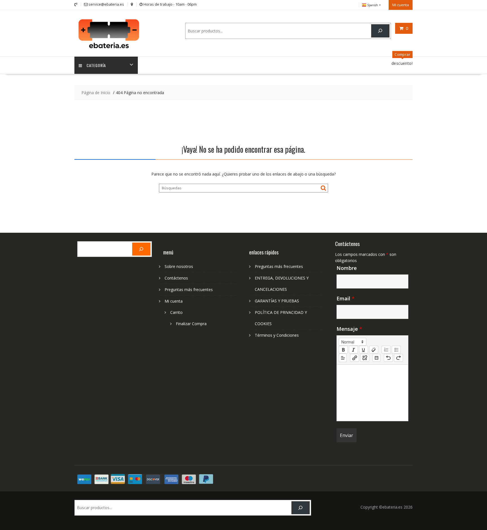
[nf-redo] (398, 358)
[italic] (353, 350)
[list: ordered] (386, 350)
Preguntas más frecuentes (189, 289)
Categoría (96, 65)
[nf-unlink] (364, 358)
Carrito (176, 312)
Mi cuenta (400, 4)
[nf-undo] (388, 358)
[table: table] (376, 358)
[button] (352, 341)
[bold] (343, 350)
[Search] (380, 30)
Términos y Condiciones (277, 335)
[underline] (363, 350)
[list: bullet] (396, 350)
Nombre (347, 268)
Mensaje (349, 328)
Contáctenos (176, 278)
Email (346, 298)
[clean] (373, 350)
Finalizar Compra (191, 323)
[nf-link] (354, 358)
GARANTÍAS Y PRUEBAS (277, 300)
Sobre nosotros (179, 266)
